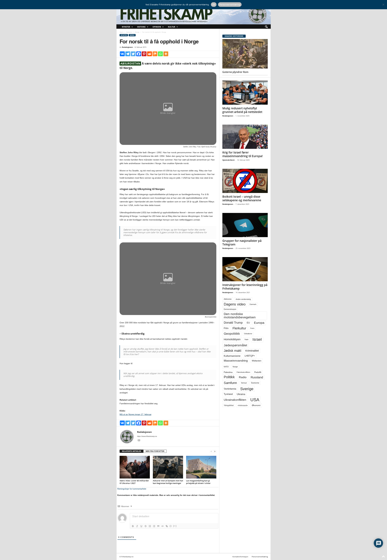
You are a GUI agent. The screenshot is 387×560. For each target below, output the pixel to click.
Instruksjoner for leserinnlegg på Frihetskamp (244, 287)
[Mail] (139, 440)
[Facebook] (138, 53)
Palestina (228, 372)
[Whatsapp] (160, 53)
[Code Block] (162, 526)
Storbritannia (230, 389)
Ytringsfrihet (229, 405)
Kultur (171, 27)
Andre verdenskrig (243, 299)
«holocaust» (243, 405)
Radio (243, 377)
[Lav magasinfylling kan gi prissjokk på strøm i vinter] (201, 467)
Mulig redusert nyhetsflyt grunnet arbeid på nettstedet (242, 110)
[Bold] (133, 526)
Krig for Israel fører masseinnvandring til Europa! (242, 154)
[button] (266, 27)
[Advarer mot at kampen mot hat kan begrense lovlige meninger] (168, 467)
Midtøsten (256, 360)
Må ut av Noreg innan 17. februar (135, 414)
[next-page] (214, 451)
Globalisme (248, 334)
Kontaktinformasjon (240, 556)
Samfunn (230, 383)
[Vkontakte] (122, 53)
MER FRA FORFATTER (155, 451)
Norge (137, 32)
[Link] (167, 526)
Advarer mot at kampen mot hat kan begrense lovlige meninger (168, 482)
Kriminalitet (252, 350)
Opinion (157, 27)
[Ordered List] (150, 526)
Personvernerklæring (260, 556)
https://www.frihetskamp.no (147, 436)
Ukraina (241, 394)
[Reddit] (149, 53)
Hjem (121, 32)
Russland (257, 377)
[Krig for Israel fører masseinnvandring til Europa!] (245, 137)
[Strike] (145, 526)
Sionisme (255, 383)
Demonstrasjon (230, 309)
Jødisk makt (232, 351)
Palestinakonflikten (243, 372)
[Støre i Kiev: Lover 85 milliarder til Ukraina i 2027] (135, 467)
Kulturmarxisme (232, 356)
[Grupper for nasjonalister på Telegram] (245, 225)
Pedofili (257, 372)
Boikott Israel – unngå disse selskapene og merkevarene (241, 198)
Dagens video (235, 304)
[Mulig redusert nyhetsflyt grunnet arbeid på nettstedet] (245, 92)
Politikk (229, 377)
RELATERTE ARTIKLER (131, 451)
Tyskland (228, 394)
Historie (141, 27)
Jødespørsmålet (235, 345)
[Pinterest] (144, 53)
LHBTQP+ (250, 355)
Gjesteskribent (228, 160)
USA (254, 399)
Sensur (244, 383)
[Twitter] (133, 53)
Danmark (253, 304)
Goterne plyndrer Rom (235, 72)
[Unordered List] (154, 526)
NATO (226, 367)
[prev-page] (211, 451)
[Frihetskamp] (193, 14)
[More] (165, 53)
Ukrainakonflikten (235, 399)
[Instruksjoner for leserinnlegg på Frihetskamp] (245, 269)
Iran (246, 339)
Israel (257, 339)
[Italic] (137, 526)
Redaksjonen (127, 47)
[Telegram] (127, 53)
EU (248, 323)
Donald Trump (233, 322)
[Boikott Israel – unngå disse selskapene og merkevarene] (245, 181)
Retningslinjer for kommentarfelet (131, 489)
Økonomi (256, 405)
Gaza (252, 328)
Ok (213, 4)
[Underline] (141, 526)
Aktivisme (228, 299)
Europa (259, 322)
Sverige (246, 389)
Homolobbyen (232, 339)
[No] (383, 4)
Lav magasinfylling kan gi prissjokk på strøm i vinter (198, 482)
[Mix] (155, 53)
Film (226, 328)
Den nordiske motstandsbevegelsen (240, 315)
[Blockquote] (158, 526)
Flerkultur (239, 328)
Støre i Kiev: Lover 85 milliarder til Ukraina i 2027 (134, 482)
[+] (175, 526)
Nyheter (126, 27)
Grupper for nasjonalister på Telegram (242, 242)
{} (171, 526)
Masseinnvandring (236, 360)
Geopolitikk (232, 333)
